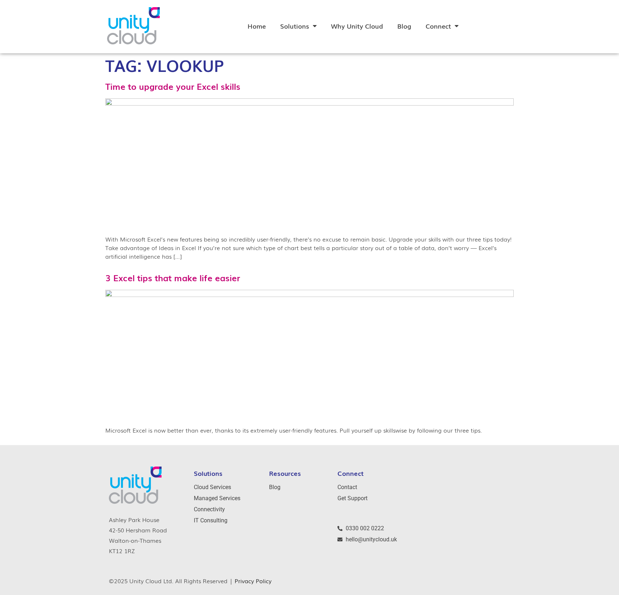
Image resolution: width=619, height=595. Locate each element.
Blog (404, 25)
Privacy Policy (253, 580)
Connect (438, 25)
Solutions (294, 25)
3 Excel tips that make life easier (172, 277)
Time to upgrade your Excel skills (172, 86)
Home (257, 25)
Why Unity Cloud (357, 25)
